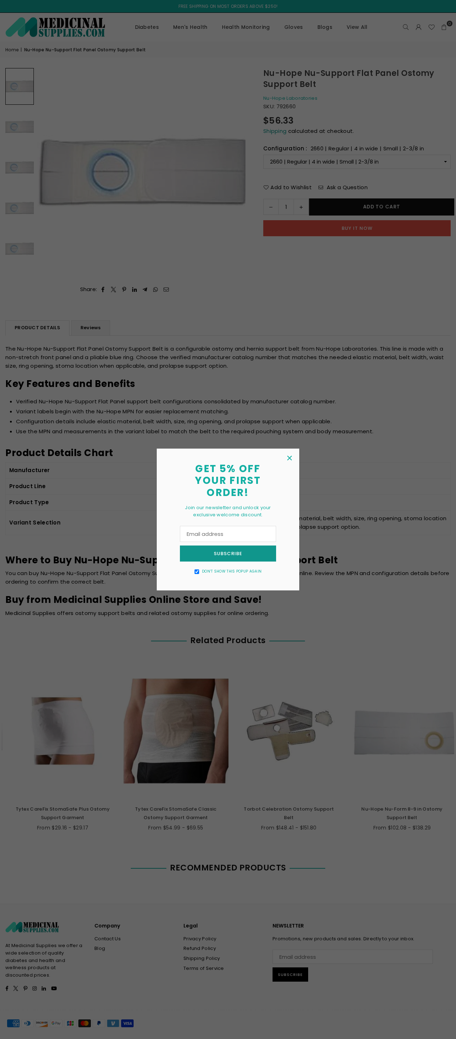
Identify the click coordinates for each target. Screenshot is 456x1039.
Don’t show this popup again (231, 571)
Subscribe (228, 553)
